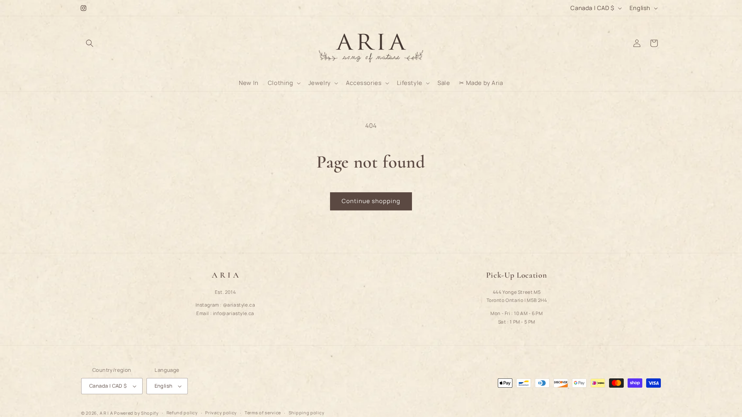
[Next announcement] (484, 8)
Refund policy (182, 412)
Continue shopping (371, 201)
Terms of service (263, 412)
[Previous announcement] (257, 8)
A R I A (106, 413)
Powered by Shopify (136, 413)
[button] (89, 43)
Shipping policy (307, 412)
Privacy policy (221, 412)
